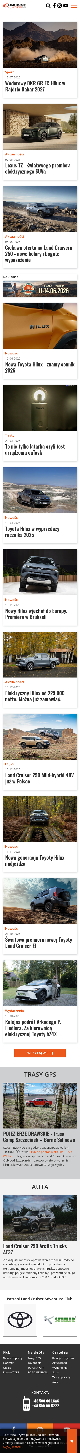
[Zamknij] (72, 1441)
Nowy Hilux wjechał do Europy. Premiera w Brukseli (36, 613)
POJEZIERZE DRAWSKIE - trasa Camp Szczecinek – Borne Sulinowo (39, 1136)
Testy (10, 435)
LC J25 (9, 764)
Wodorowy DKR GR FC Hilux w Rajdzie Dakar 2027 (35, 86)
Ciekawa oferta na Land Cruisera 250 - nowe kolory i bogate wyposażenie (38, 253)
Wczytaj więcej (40, 1053)
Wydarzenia (14, 1011)
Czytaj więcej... (13, 1447)
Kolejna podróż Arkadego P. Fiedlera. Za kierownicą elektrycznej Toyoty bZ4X (33, 1028)
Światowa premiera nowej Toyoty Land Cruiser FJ (38, 942)
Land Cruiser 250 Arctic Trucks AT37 (35, 1249)
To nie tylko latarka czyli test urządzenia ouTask (35, 449)
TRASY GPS (40, 1074)
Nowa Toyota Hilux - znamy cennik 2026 (39, 367)
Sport (9, 72)
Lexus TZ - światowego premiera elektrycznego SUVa (38, 168)
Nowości (11, 353)
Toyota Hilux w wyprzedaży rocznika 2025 (32, 531)
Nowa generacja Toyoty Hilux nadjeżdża (34, 860)
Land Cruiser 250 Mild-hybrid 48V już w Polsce (39, 778)
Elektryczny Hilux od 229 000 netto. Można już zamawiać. (35, 696)
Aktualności (14, 154)
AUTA (40, 1187)
